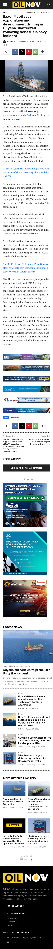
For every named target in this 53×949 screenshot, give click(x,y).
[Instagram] (24, 937)
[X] (22, 52)
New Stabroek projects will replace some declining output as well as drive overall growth (34, 721)
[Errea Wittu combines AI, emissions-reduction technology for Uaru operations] (9, 699)
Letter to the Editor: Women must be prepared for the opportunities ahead (13, 840)
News (5, 12)
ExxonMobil (15, 418)
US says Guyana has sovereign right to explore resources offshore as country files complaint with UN (26, 172)
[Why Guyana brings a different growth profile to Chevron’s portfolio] (9, 758)
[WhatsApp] (35, 52)
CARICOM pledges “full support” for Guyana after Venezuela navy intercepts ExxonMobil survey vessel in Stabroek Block (25, 268)
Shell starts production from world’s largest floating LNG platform (39, 441)
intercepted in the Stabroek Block (25, 115)
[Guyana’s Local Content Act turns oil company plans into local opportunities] (9, 740)
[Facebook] (15, 52)
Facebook (15, 937)
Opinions (6, 847)
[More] (42, 52)
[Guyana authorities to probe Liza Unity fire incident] (28, 646)
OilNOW (12, 41)
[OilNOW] (5, 41)
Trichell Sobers (24, 747)
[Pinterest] (29, 52)
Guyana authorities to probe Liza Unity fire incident (26, 671)
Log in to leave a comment (26, 468)
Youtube (14, 942)
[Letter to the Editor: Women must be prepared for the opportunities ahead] (14, 825)
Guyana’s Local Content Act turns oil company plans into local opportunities (34, 740)
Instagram (31, 937)
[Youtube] (8, 942)
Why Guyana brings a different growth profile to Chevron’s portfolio (33, 758)
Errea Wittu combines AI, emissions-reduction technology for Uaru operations (32, 700)
